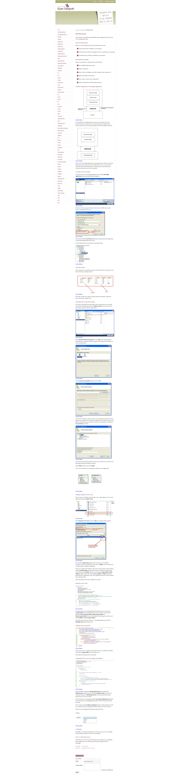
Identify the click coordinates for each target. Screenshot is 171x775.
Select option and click (88, 380)
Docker (59, 80)
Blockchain (60, 68)
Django (59, 77)
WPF (59, 197)
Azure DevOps (60, 65)
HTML (59, 97)
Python (59, 164)
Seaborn (59, 169)
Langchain (60, 116)
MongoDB (60, 133)
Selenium (59, 171)
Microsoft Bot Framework (63, 128)
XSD (58, 202)
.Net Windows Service (62, 34)
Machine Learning (61, 123)
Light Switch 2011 (61, 118)
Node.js (59, 140)
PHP (58, 149)
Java (59, 104)
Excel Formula (60, 87)
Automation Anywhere (62, 56)
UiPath (59, 188)
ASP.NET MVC (60, 51)
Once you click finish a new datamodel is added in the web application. (92, 468)
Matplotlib (60, 125)
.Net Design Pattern (61, 32)
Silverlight (60, 173)
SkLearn (59, 176)
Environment (60, 82)
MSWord (59, 135)
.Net (59, 29)
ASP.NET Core (60, 46)
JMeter (59, 109)
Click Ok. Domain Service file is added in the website (88, 579)
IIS (58, 101)
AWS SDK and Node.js (62, 63)
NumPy (59, 142)
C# (58, 72)
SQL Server (60, 183)
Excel (59, 84)
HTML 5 (59, 99)
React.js (59, 166)
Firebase (59, 89)
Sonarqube (60, 181)
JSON (59, 113)
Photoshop (60, 147)
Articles (77, 30)
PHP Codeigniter (61, 152)
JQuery (59, 111)
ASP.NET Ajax (60, 44)
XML (59, 200)
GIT (58, 94)
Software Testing (61, 178)
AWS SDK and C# (61, 60)
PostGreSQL (60, 154)
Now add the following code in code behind (86, 654)
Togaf (59, 185)
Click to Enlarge (79, 119)
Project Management (62, 161)
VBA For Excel (60, 190)
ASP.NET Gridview (61, 48)
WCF (59, 195)
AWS (59, 58)
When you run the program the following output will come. (89, 709)
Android (59, 39)
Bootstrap (60, 70)
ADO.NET (59, 36)
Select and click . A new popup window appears (93, 520)
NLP (58, 137)
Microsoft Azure (61, 130)
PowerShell (60, 159)
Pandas (59, 145)
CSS (58, 75)
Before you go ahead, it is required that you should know (89, 62)
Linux (59, 121)
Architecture (60, 41)
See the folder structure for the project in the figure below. (89, 243)
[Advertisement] (5, 20)
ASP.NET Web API (61, 53)
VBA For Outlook (61, 193)
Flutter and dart (61, 92)
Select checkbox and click (85, 465)
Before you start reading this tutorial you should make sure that (90, 45)
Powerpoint (60, 157)
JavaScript (60, 106)
